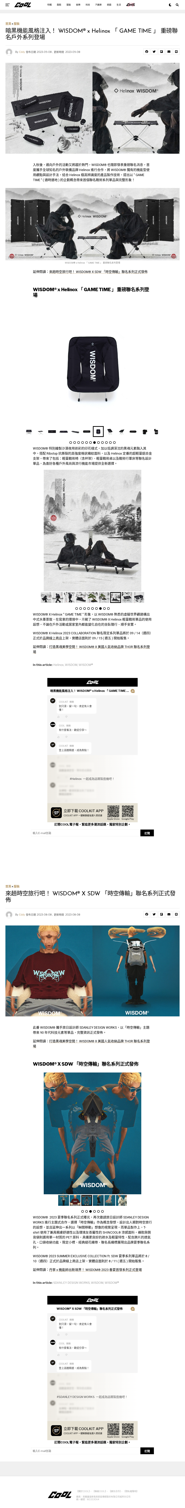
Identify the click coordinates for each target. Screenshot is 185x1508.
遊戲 (109, 5)
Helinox (58, 665)
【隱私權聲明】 (131, 1491)
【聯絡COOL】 (99, 1491)
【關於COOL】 (83, 1491)
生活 (119, 5)
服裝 (68, 5)
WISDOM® (86, 665)
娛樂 (78, 5)
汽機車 (98, 5)
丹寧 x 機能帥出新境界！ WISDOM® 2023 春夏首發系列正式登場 (95, 1270)
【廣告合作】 (115, 1491)
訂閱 (147, 833)
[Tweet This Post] (154, 51)
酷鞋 (59, 5)
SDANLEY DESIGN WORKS (71, 1282)
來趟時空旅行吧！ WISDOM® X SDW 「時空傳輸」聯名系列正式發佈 (98, 272)
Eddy (22, 51)
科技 (88, 5)
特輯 (49, 5)
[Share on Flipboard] (161, 51)
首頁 (8, 23)
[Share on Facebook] (146, 51)
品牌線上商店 (52, 638)
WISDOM (71, 665)
